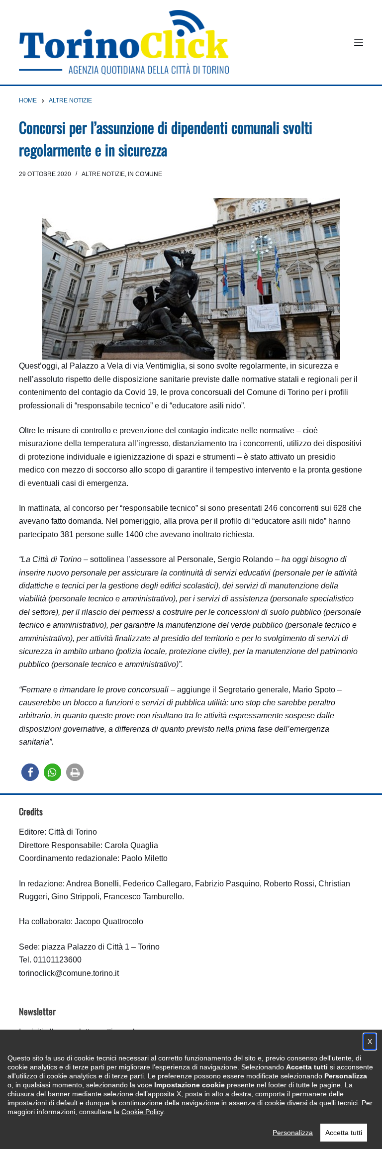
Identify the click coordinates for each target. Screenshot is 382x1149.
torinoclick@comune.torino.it (69, 973)
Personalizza (293, 1133)
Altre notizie (103, 174)
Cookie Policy (142, 1112)
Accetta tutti (343, 1133)
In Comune (145, 174)
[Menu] (358, 42)
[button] (30, 772)
